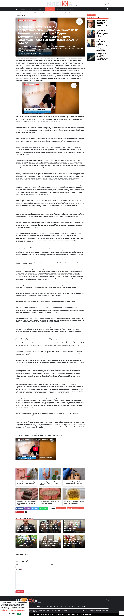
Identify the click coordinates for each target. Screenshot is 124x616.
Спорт (72, 9)
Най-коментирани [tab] (93, 17)
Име (17, 564)
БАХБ (81, 508)
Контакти (44, 614)
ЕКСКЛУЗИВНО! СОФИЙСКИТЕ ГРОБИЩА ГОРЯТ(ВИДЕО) (101, 23)
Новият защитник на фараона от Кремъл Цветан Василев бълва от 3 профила (50, 526)
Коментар (32, 9)
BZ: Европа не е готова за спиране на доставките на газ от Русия (102, 56)
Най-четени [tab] (91, 15)
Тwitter (36, 508)
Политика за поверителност (66, 614)
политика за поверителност (17, 610)
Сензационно (62, 9)
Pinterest (20, 512)
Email (52, 564)
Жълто (41, 9)
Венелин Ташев (61, 508)
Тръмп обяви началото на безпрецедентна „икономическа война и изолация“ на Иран (72, 540)
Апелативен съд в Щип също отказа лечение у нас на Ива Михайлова (49, 542)
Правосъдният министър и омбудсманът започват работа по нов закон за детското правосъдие (101, 45)
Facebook (20, 508)
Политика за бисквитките (84, 614)
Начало (17, 12)
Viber (28, 508)
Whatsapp (44, 508)
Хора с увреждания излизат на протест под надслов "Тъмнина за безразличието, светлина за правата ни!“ (26, 539)
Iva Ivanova (22, 53)
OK (19, 614)
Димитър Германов (72, 508)
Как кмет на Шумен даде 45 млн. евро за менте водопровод (26, 528)
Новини (23, 9)
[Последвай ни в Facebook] (106, 3)
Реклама (36, 614)
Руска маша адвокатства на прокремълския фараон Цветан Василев (102, 33)
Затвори (12, 614)
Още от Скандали (24, 518)
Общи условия (52, 614)
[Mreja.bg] (28, 600)
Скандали (50, 9)
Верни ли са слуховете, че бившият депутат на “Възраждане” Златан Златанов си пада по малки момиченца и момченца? (73, 523)
